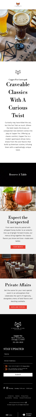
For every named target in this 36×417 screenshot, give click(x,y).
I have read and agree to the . (19, 366)
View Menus (18, 247)
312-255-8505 (18, 342)
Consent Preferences (25, 397)
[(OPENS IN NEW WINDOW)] (27, 414)
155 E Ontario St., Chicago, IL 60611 (18, 339)
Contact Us (11, 396)
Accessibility (8, 397)
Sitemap (15, 397)
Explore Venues (18, 307)
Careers (17, 396)
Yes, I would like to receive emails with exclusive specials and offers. (17, 369)
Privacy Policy (26, 366)
